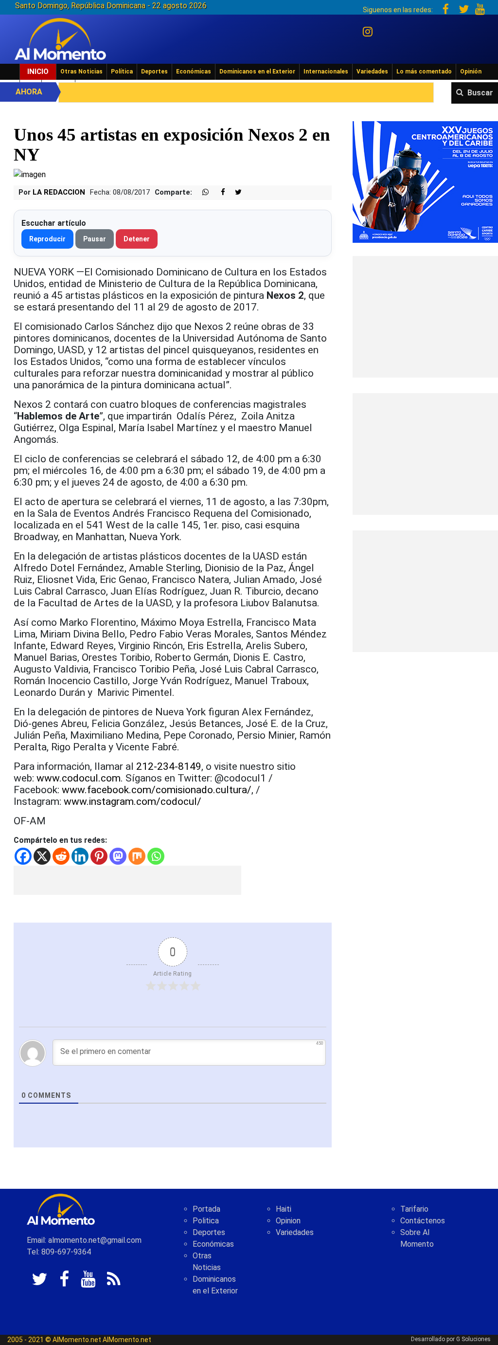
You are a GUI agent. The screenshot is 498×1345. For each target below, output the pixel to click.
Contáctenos (422, 1220)
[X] (42, 856)
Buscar (480, 92)
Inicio (38, 71)
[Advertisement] (127, 880)
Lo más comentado (424, 71)
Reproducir (47, 239)
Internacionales (325, 71)
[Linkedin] (80, 856)
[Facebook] (23, 856)
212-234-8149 (168, 766)
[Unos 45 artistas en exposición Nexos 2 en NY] (30, 174)
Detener (137, 239)
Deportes (154, 71)
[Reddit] (61, 856)
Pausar (94, 239)
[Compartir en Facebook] (218, 192)
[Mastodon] (117, 856)
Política (122, 71)
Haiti (283, 1209)
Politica (206, 1220)
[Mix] (136, 856)
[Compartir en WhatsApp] (201, 192)
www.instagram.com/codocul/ (132, 801)
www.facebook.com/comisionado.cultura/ (156, 790)
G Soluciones (473, 1339)
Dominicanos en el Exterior (257, 71)
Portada (206, 1209)
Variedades (372, 71)
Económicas (193, 71)
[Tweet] (234, 192)
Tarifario (414, 1209)
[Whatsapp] (155, 856)
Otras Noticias (81, 71)
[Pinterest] (98, 856)
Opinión (470, 71)
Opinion (288, 1220)
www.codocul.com (78, 778)
